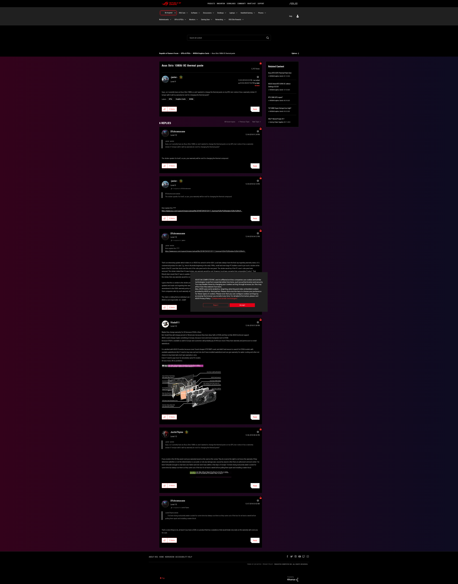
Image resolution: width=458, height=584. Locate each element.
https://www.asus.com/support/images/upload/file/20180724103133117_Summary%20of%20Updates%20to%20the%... (202, 211)
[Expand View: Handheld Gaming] (254, 13)
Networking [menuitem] (219, 19)
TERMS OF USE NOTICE (254, 564)
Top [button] (163, 578)
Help (290, 16)
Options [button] (294, 53)
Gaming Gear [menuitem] (205, 19)
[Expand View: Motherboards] (170, 19)
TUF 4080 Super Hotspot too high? (279, 108)
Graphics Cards (181, 99)
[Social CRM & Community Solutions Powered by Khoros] (292, 579)
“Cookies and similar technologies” (224, 298)
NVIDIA (191, 99)
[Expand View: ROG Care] (187, 13)
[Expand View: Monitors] (197, 19)
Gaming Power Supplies (277, 122)
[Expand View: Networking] (225, 19)
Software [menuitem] (194, 13)
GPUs (170, 99)
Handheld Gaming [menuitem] (246, 13)
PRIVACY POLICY (268, 564)
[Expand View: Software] (199, 13)
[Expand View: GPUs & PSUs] (185, 19)
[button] (164, 109)
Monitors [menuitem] (192, 19)
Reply (255, 109)
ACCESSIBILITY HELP (183, 557)
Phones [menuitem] (260, 13)
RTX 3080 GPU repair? (275, 97)
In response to (181, 188)
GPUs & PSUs (185, 53)
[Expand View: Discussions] (213, 13)
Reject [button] (215, 305)
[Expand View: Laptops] (237, 13)
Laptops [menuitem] (232, 13)
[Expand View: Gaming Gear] (211, 19)
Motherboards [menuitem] (164, 19)
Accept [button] (242, 305)
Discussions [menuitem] (207, 13)
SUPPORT (261, 4)
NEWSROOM (169, 557)
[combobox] (229, 38)
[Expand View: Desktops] (225, 13)
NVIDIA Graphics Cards (201, 53)
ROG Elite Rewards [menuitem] (235, 19)
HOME (161, 557)
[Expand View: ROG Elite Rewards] (243, 19)
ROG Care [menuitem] (182, 13)
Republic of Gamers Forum (168, 53)
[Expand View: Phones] (265, 13)
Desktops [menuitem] (220, 13)
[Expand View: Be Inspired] (175, 13)
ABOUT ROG (153, 557)
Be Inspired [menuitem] (168, 13)
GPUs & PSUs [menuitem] (179, 19)
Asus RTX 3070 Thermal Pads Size (279, 73)
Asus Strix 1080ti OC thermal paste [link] (223, 53)
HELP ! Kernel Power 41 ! (276, 119)
